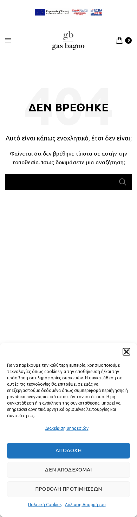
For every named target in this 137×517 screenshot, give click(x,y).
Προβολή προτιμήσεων (68, 489)
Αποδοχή (68, 450)
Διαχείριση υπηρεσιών (67, 428)
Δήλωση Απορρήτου (85, 504)
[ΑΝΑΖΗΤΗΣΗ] (122, 182)
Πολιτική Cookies (44, 504)
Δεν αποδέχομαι (68, 470)
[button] (126, 351)
